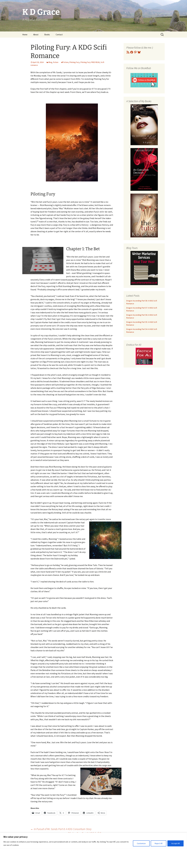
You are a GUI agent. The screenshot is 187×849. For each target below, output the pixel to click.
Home (24, 34)
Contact (59, 34)
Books (47, 34)
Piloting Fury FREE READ (90, 62)
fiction (55, 62)
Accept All (175, 843)
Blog (50, 62)
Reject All (158, 843)
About (35, 34)
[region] (93, 841)
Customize (141, 843)
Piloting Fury (74, 62)
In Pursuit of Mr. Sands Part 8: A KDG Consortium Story (61, 829)
